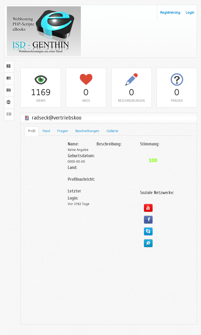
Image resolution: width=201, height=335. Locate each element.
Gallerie (112, 131)
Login (190, 12)
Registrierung (170, 12)
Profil (31, 131)
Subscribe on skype (148, 231)
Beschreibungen (87, 131)
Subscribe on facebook (148, 220)
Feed (46, 131)
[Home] (9, 66)
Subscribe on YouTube (148, 208)
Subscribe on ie (148, 243)
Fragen (62, 131)
